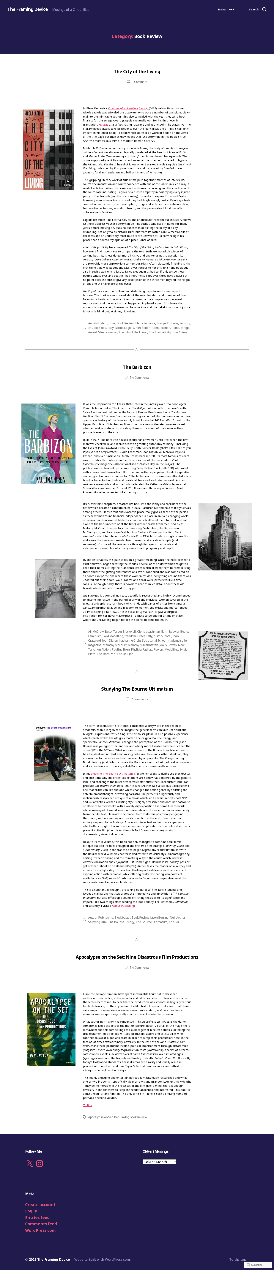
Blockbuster (122, 917)
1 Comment (139, 82)
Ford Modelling (113, 636)
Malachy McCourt (114, 645)
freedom (130, 636)
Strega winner (107, 332)
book (112, 323)
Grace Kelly (144, 636)
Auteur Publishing (123, 905)
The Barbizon (137, 367)
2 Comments (139, 699)
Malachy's (135, 645)
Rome (175, 328)
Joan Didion (110, 640)
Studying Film (97, 922)
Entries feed (37, 1217)
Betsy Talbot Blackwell (120, 632)
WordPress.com (40, 1230)
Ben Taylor (121, 1117)
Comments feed (41, 1223)
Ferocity (103, 124)
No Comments (139, 377)
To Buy (87, 1105)
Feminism (94, 636)
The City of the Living (137, 71)
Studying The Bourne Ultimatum (137, 689)
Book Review (125, 323)
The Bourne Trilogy (121, 922)
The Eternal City (160, 332)
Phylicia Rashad (141, 649)
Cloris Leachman (148, 632)
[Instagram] (39, 1163)
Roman (165, 328)
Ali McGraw (95, 632)
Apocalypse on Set (100, 1117)
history (158, 636)
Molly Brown (168, 645)
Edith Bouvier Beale (174, 632)
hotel (167, 636)
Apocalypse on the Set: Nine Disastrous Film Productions (137, 957)
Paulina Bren (121, 649)
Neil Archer (177, 917)
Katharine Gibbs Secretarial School (142, 640)
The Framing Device (27, 9)
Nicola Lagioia (124, 328)
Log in (31, 1211)
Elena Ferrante (145, 323)
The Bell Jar (125, 654)
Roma (155, 328)
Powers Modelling (166, 649)
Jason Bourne (159, 917)
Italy (111, 328)
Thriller (174, 922)
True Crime (179, 332)
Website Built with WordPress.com (102, 1259)
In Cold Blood (97, 328)
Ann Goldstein (97, 323)
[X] (29, 1163)
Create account (40, 1204)
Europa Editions (167, 323)
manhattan (150, 645)
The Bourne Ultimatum (151, 922)
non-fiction (143, 328)
